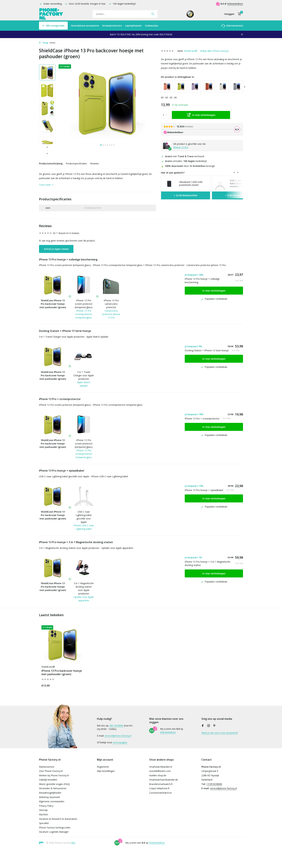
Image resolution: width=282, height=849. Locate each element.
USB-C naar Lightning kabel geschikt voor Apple (84, 517)
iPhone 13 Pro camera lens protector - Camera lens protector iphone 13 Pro (185, 265)
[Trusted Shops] (190, 13)
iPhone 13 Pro (180, 147)
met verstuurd (184, 156)
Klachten (43, 814)
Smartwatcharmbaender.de (163, 779)
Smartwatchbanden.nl (160, 766)
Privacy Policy (46, 805)
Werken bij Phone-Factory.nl (54, 775)
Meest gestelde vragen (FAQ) (54, 784)
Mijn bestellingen (106, 771)
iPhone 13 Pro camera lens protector (111, 304)
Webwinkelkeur (235, 3)
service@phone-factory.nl (118, 735)
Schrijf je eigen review (56, 248)
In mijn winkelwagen (203, 115)
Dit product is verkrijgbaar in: (178, 76)
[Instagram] (208, 726)
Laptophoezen (133, 25)
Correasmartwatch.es (160, 792)
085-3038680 (116, 725)
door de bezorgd (188, 165)
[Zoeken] (152, 14)
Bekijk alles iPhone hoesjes (214, 50)
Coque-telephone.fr (159, 788)
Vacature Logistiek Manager (54, 831)
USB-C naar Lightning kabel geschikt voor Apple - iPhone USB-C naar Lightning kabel (83, 476)
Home (52, 42)
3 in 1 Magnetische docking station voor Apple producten (84, 588)
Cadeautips (151, 25)
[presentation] (244, 86)
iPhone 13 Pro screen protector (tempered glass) (84, 304)
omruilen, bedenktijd (186, 161)
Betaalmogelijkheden (50, 792)
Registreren (103, 766)
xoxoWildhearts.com (160, 771)
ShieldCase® (190, 50)
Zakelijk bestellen (48, 779)
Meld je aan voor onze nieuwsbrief (219, 732)
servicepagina (120, 742)
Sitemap (43, 810)
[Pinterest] (214, 726)
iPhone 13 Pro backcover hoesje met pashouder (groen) (61, 672)
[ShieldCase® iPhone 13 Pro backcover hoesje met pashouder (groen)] (62, 644)
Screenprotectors (112, 25)
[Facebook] (202, 726)
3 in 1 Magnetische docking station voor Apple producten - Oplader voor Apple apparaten (86, 547)
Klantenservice (234, 25)
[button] (101, 145)
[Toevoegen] (78, 685)
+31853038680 (214, 784)
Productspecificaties (76, 163)
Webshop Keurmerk (49, 797)
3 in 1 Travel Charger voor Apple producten (83, 375)
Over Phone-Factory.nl (51, 771)
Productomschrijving (51, 163)
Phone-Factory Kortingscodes (54, 827)
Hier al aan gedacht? (173, 172)
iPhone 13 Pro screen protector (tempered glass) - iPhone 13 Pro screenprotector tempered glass (90, 265)
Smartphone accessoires (85, 25)
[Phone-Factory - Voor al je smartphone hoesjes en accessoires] (51, 14)
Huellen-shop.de (157, 775)
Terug (45, 42)
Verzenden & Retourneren (52, 788)
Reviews (94, 163)
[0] (238, 14)
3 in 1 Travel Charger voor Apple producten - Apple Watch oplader (73, 336)
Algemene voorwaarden (51, 801)
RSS (73, 842)
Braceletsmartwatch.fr (161, 784)
